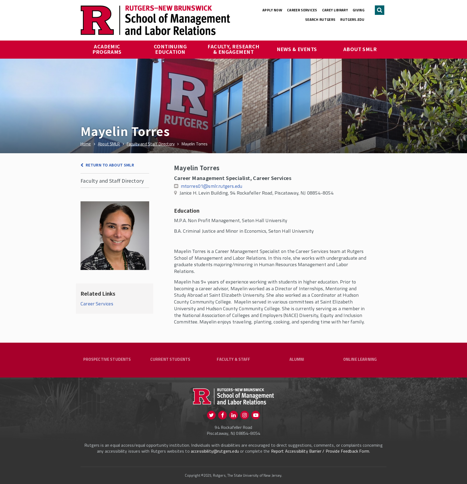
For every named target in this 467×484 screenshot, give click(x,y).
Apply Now (272, 10)
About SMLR (360, 48)
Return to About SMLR (110, 165)
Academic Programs (107, 49)
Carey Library (335, 10)
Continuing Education (171, 49)
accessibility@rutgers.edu (215, 451)
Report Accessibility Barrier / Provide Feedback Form (320, 451)
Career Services (302, 10)
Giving (358, 10)
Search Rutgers (320, 19)
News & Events (297, 48)
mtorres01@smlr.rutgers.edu (211, 186)
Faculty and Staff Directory (112, 180)
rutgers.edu (352, 19)
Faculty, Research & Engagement (234, 49)
